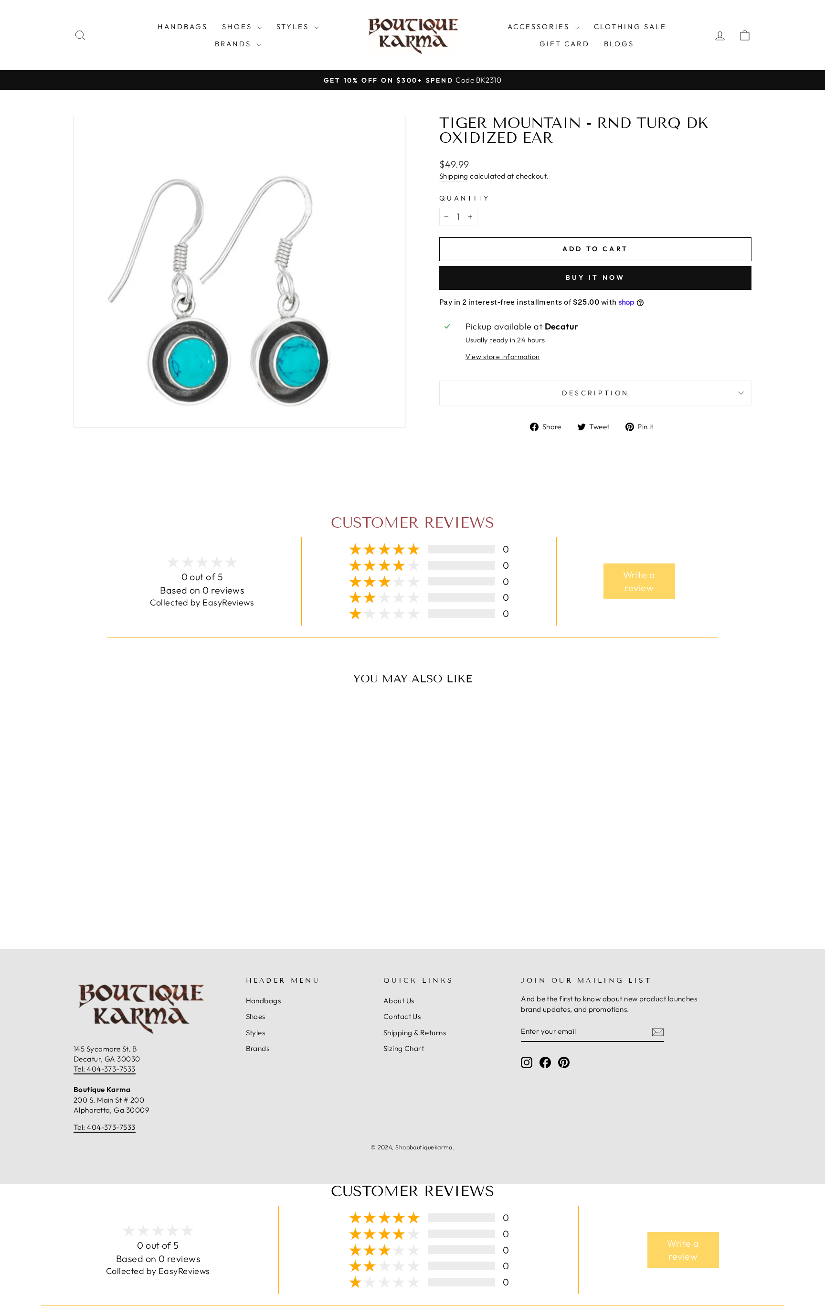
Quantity (464, 198)
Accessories (540, 26)
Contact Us (402, 1016)
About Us (398, 1000)
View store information (502, 356)
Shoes (238, 26)
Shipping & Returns (414, 1032)
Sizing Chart (403, 1048)
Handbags (183, 26)
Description (595, 393)
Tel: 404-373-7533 (105, 1068)
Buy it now (595, 277)
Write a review (639, 581)
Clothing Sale (630, 26)
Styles (294, 26)
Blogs (619, 43)
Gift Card (564, 43)
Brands (234, 43)
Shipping (453, 176)
